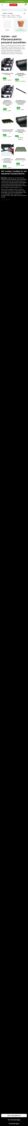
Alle (25, 13)
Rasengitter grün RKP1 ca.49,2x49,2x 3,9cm (7, 130)
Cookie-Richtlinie (5, 200)
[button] (11, 58)
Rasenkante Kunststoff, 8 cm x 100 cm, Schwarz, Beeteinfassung (7, 160)
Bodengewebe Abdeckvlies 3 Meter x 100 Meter (20, 131)
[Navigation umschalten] (2, 5)
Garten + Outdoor (15, 15)
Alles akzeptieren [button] (14, 1115)
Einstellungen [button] (14, 1123)
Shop (8, 15)
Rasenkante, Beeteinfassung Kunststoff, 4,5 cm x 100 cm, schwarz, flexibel (7, 103)
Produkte (3, 15)
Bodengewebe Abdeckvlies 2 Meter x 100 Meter (20, 74)
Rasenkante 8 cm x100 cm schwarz (7, 74)
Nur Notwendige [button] (14, 1120)
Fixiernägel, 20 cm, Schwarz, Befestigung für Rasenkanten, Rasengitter (20, 102)
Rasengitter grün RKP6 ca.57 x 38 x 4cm (20, 159)
